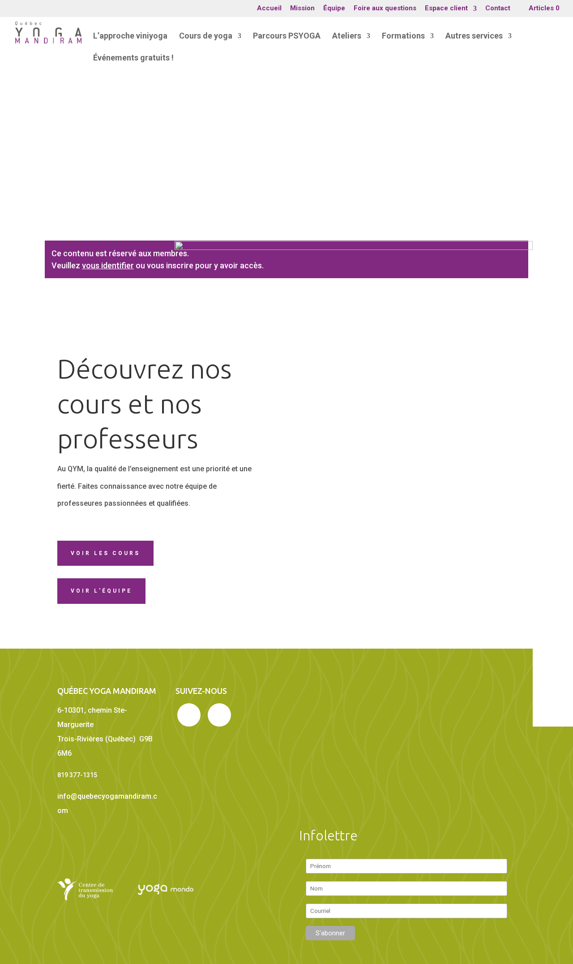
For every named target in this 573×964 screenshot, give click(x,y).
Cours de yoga (205, 36)
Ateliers (346, 36)
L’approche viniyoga (130, 36)
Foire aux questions (385, 8)
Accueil (269, 8)
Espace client (446, 8)
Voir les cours (105, 553)
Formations (403, 36)
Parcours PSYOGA (287, 36)
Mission (302, 8)
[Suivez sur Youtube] (219, 715)
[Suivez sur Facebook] (189, 715)
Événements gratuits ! (133, 58)
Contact (497, 8)
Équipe (334, 8)
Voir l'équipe (101, 591)
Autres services (474, 36)
